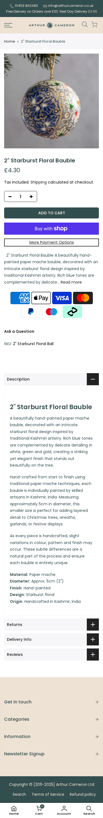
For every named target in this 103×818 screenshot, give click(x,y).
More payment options (51, 242)
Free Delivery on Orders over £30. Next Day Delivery (51, 11)
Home (9, 41)
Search (19, 794)
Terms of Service (48, 794)
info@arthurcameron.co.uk (70, 5)
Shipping (38, 182)
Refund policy (83, 794)
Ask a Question (19, 331)
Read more (71, 282)
